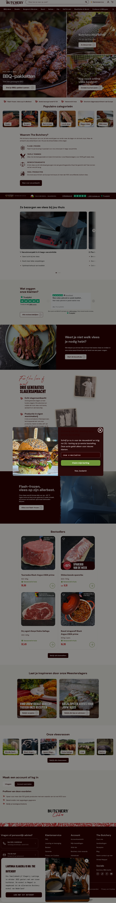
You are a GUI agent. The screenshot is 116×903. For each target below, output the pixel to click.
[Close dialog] (100, 430)
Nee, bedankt (81, 471)
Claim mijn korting (80, 463)
